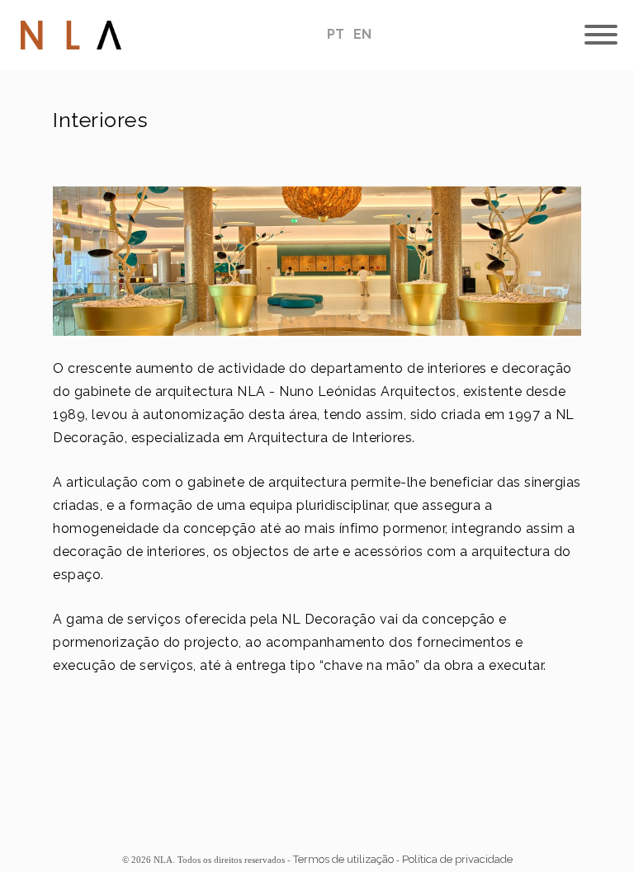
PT (337, 34)
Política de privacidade (457, 859)
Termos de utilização (343, 859)
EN (362, 34)
